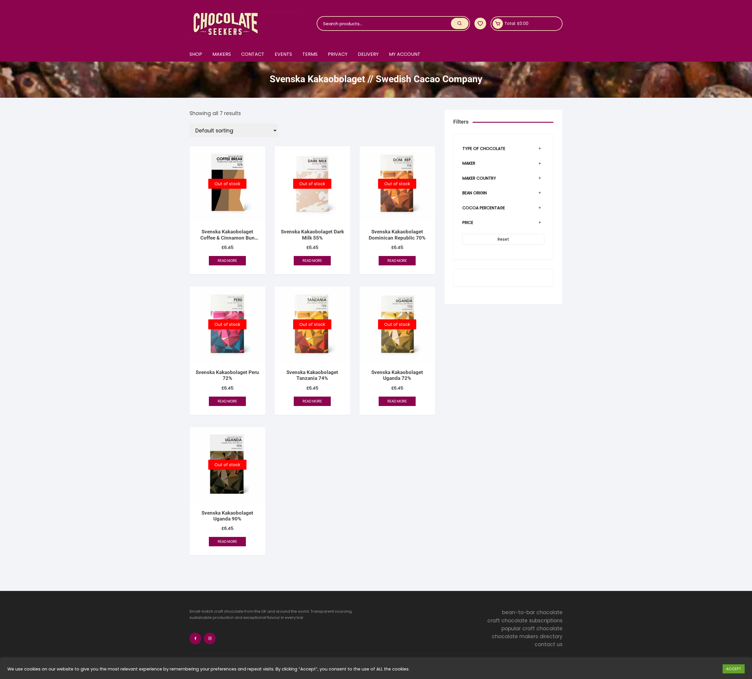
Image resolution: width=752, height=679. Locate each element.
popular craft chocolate (532, 628)
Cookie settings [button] (701, 669)
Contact (252, 54)
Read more (227, 260)
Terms (310, 54)
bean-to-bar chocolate (532, 612)
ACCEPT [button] (733, 669)
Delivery (368, 54)
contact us (549, 644)
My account (404, 54)
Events (283, 54)
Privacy (338, 54)
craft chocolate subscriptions (525, 620)
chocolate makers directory (527, 636)
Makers (221, 54)
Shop (195, 54)
